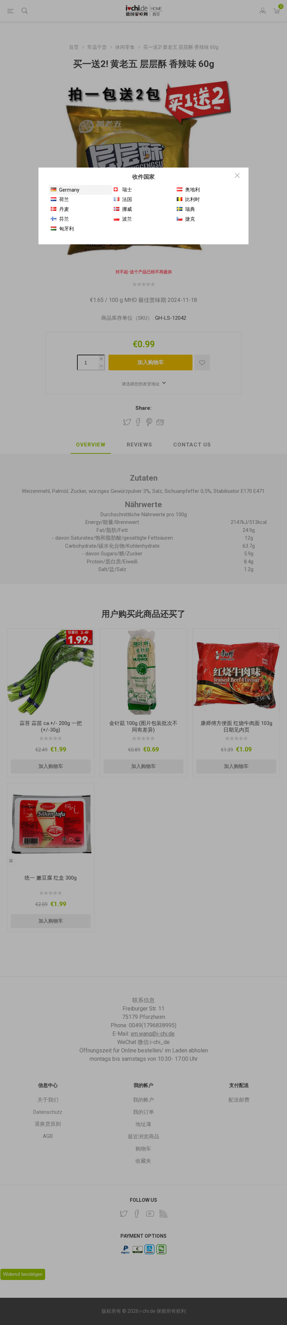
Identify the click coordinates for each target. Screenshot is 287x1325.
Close (237, 175)
